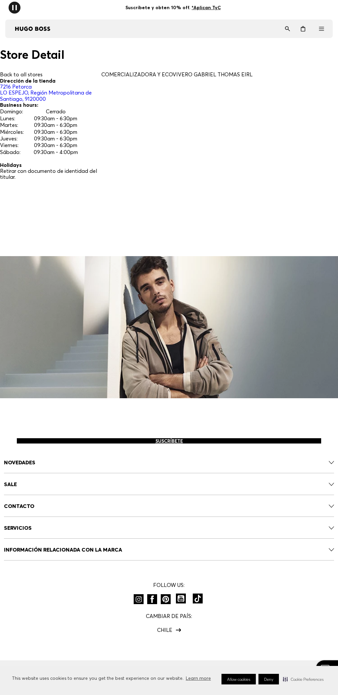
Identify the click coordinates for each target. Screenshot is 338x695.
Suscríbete (169, 441)
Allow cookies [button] (238, 679)
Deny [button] (268, 679)
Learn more (198, 678)
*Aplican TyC (205, 8)
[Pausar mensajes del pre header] (14, 7)
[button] (303, 679)
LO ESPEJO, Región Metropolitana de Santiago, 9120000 (46, 92)
